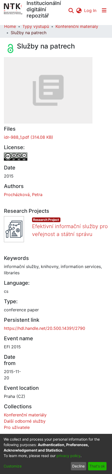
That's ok (97, 466)
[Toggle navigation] (104, 10)
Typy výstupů (35, 26)
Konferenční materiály (76, 26)
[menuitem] (79, 10)
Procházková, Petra (23, 194)
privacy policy (68, 455)
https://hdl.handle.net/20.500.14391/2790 (44, 328)
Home (10, 26)
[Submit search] (71, 10)
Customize (13, 466)
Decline (78, 466)
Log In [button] (90, 10)
